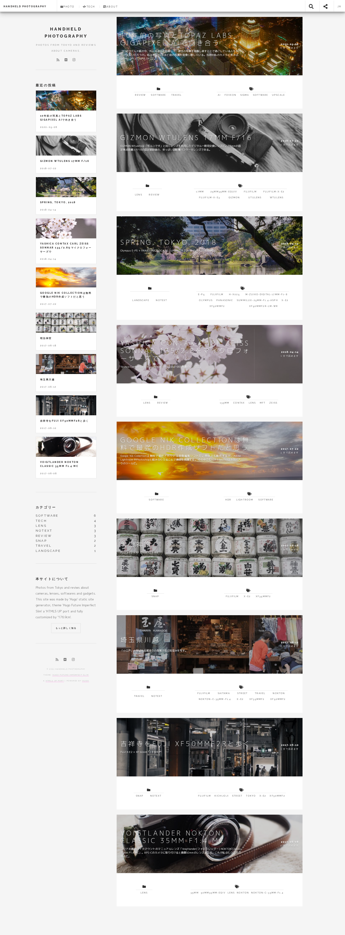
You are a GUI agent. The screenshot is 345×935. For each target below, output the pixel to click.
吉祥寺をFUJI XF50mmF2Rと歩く (64, 421)
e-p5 (201, 294)
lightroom (244, 500)
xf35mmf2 (263, 596)
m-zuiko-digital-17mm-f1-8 (266, 294)
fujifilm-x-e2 (273, 192)
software (158, 95)
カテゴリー (46, 507)
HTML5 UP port (55, 681)
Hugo (85, 681)
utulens (254, 197)
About (112, 6)
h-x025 (234, 294)
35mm (195, 893)
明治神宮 (46, 338)
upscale (278, 95)
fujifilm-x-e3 (209, 197)
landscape (140, 300)
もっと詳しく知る (66, 628)
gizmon (234, 197)
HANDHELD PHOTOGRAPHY (25, 6)
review (140, 95)
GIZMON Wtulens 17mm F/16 (64, 161)
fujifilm (250, 192)
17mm (200, 192)
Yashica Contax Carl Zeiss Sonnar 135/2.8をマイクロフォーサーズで (66, 247)
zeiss (273, 403)
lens (138, 195)
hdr (228, 500)
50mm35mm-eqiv (213, 893)
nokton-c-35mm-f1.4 (215, 699)
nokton (279, 693)
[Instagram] (74, 59)
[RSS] (58, 59)
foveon (230, 95)
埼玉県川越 (47, 379)
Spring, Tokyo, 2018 (58, 202)
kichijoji (221, 796)
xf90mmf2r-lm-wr (263, 306)
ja (339, 6)
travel (176, 95)
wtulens (277, 197)
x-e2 (285, 300)
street (242, 693)
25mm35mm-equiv (224, 192)
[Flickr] (66, 59)
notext (161, 300)
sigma (244, 95)
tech (41, 521)
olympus (206, 300)
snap (155, 596)
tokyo (251, 796)
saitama (224, 693)
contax (239, 403)
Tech (91, 6)
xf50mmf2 (217, 306)
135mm (225, 403)
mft (262, 403)
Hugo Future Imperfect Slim (71, 675)
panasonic (224, 300)
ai (219, 95)
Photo (69, 6)
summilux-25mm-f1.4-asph (257, 300)
